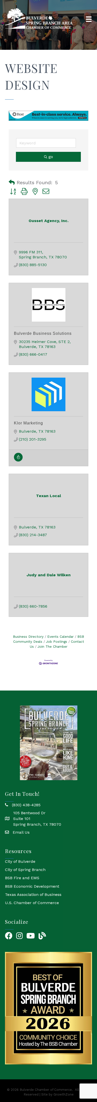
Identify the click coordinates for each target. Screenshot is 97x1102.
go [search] (50, 156)
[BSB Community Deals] (18, 460)
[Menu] (89, 19)
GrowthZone (63, 1094)
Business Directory (28, 636)
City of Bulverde (20, 861)
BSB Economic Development (32, 886)
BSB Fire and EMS (22, 877)
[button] (12, 182)
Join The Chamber (52, 646)
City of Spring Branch (25, 869)
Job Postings (56, 641)
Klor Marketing (28, 423)
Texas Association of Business (33, 894)
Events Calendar (60, 636)
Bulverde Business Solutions (43, 333)
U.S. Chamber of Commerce (32, 902)
